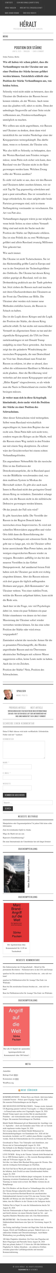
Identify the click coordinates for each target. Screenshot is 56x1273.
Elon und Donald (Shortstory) (28, 2)
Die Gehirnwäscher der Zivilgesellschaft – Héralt (21, 967)
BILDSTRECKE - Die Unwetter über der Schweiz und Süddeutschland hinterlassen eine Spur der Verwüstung (23, 1220)
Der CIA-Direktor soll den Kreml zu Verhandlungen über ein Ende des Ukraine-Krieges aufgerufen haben (27, 1189)
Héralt (28, 24)
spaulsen (27, 51)
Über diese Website (29, 13)
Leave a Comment (38, 51)
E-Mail (7, 773)
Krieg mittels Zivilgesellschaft (31, 8)
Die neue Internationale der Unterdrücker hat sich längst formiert (38, 713)
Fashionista (23, 1269)
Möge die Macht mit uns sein (13, 833)
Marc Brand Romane (12, 13)
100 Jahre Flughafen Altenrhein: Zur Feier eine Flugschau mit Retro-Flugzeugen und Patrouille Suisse (26, 1240)
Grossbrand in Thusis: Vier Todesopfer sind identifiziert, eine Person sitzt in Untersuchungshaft (25, 1143)
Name (6, 762)
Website (7, 783)
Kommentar (8, 739)
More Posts (22, 695)
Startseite (9, 2)
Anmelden (6, 1071)
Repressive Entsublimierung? (13, 837)
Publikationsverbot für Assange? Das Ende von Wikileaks (31, 993)
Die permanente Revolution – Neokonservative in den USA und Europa (27, 968)
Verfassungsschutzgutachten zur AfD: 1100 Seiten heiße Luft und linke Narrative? (19, 713)
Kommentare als (11, 1079)
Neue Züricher (29, 1090)
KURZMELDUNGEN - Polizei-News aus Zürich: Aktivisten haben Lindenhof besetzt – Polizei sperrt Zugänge (28, 1098)
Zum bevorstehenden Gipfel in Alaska (17, 830)
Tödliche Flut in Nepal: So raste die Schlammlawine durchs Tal (26, 1205)
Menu (5, 36)
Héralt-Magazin (10, 8)
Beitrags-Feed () (10, 1075)
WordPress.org (8, 1082)
